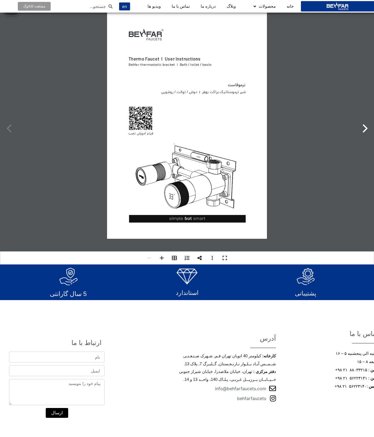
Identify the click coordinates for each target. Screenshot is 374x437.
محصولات (267, 6)
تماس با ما (181, 6)
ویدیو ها (154, 6)
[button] (364, 128)
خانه (290, 6)
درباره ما (208, 6)
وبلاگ (231, 6)
